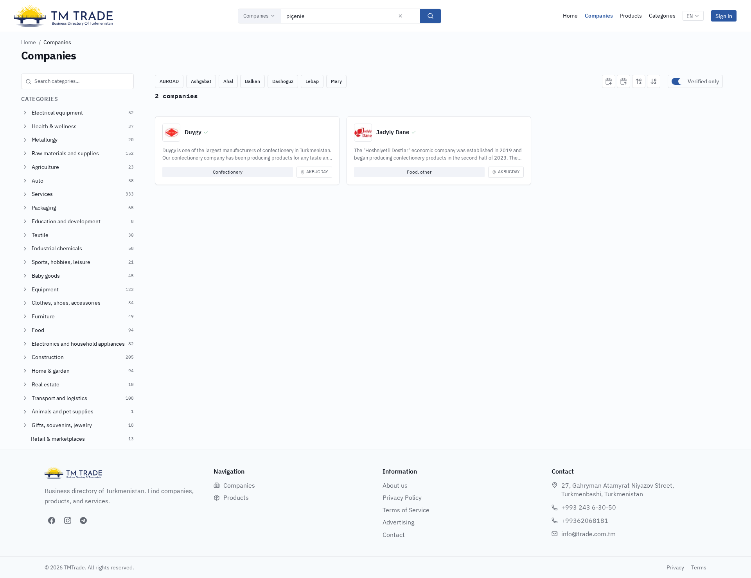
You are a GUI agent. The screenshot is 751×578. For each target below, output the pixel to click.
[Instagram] (68, 520)
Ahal (228, 81)
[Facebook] (52, 520)
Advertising (398, 522)
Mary (336, 81)
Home (570, 15)
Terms (698, 567)
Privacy (675, 567)
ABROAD (169, 81)
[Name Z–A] (653, 81)
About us (395, 485)
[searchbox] (77, 81)
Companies (255, 16)
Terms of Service (406, 510)
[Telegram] (83, 520)
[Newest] (608, 81)
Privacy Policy (402, 497)
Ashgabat (201, 81)
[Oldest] (623, 81)
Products (631, 15)
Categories (662, 15)
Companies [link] (57, 42)
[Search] (430, 16)
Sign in (723, 16)
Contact (394, 535)
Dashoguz (282, 81)
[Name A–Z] (638, 81)
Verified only (703, 81)
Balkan (252, 81)
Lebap (312, 81)
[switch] (678, 81)
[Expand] (25, 113)
